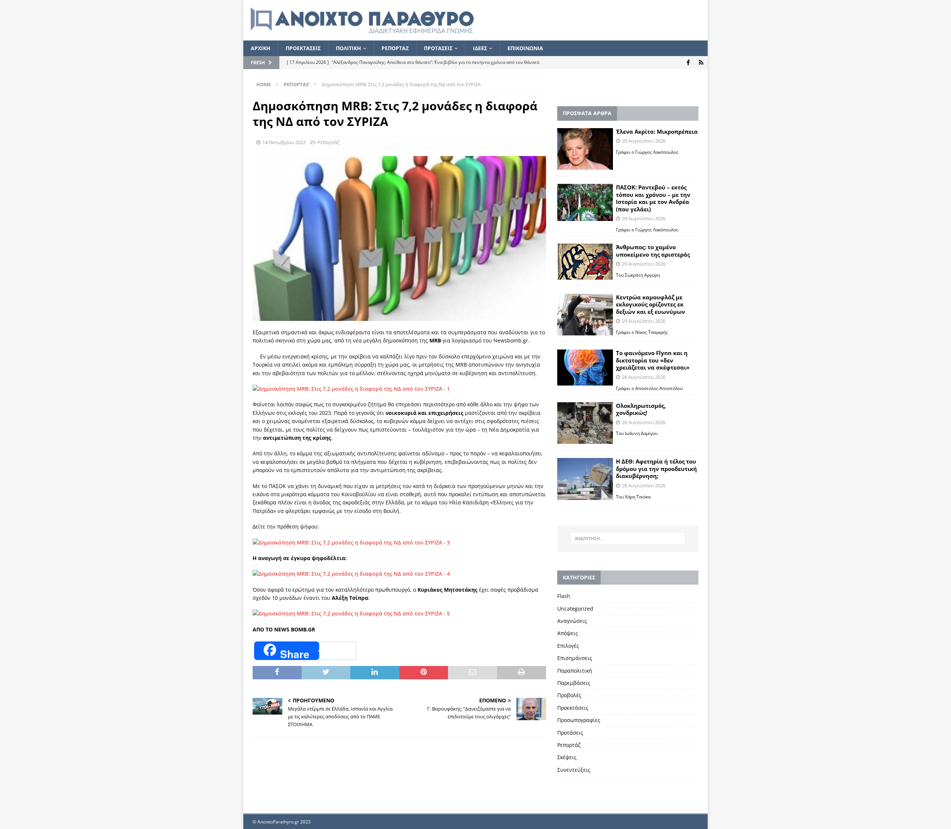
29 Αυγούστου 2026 (643, 140)
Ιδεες (480, 48)
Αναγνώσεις (572, 620)
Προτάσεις (570, 732)
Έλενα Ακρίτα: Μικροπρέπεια (657, 131)
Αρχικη (260, 48)
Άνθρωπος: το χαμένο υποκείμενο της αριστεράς (653, 250)
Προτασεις (438, 48)
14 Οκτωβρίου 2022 (284, 142)
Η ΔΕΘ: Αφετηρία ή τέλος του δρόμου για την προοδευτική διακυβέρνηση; (656, 468)
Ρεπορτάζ (328, 142)
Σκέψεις (567, 757)
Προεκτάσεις (572, 707)
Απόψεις (567, 633)
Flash (563, 595)
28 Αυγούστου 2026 (643, 377)
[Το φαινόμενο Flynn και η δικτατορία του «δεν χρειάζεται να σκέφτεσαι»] (585, 368)
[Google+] (701, 62)
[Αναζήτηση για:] (627, 538)
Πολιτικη (348, 48)
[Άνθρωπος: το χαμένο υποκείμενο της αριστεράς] (585, 261)
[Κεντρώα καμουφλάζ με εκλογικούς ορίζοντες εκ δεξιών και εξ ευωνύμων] (585, 315)
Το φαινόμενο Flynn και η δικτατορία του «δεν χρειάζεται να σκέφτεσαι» (652, 360)
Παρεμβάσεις (573, 682)
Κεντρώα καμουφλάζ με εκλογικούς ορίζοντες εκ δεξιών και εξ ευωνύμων (650, 304)
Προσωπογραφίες (578, 720)
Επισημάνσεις (574, 657)
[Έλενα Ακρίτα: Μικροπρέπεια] (585, 149)
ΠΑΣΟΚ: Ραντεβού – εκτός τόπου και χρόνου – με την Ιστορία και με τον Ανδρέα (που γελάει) (653, 198)
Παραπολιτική (574, 670)
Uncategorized (575, 608)
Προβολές (569, 695)
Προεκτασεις (303, 48)
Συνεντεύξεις (573, 769)
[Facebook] (688, 62)
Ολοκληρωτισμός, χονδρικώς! (641, 409)
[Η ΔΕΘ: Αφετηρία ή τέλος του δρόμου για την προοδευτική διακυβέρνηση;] (585, 479)
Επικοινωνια (525, 48)
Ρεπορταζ (395, 48)
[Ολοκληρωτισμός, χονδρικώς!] (585, 423)
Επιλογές (568, 645)
